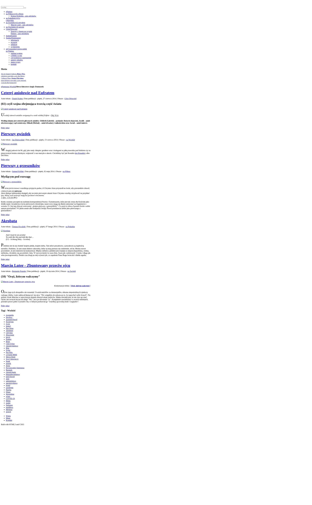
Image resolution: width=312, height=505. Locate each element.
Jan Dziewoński (18, 140)
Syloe (8, 350)
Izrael (8, 385)
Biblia (8, 401)
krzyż (8, 337)
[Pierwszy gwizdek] (9, 144)
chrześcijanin (11, 372)
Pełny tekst (5, 128)
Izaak (8, 361)
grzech (8, 412)
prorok (8, 363)
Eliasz (8, 392)
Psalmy (8, 339)
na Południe (70, 227)
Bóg (7, 348)
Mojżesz (9, 410)
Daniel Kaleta (17, 99)
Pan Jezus (9, 328)
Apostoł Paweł (11, 320)
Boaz (8, 341)
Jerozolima (10, 394)
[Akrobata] (5, 231)
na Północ (66, 171)
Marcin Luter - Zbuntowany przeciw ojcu (35, 265)
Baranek (9, 370)
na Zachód (72, 271)
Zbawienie (10, 335)
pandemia (9, 388)
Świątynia (10, 322)
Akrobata (9, 221)
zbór (7, 379)
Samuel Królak (18, 171)
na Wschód (11, 87)
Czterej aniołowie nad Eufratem (27, 92)
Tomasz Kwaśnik (18, 227)
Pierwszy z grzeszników (20, 165)
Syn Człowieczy (12, 359)
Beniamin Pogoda (19, 271)
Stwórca (9, 317)
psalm (8, 403)
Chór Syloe (10, 344)
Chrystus (9, 333)
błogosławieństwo (13, 374)
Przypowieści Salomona (15, 368)
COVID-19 (10, 399)
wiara (8, 396)
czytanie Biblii (11, 355)
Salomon (9, 405)
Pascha (8, 390)
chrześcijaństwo (12, 346)
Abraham (9, 331)
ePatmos (4, 87)
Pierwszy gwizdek (15, 134)
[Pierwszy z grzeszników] (11, 182)
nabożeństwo (11, 381)
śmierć (8, 326)
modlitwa (9, 407)
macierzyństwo (11, 383)
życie (8, 324)
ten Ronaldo (80, 153)
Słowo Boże (10, 357)
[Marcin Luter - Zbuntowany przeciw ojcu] (18, 282)
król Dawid (10, 377)
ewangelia (10, 315)
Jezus (8, 366)
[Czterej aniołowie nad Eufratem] (14, 109)
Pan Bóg (9, 352)
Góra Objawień (70, 99)
